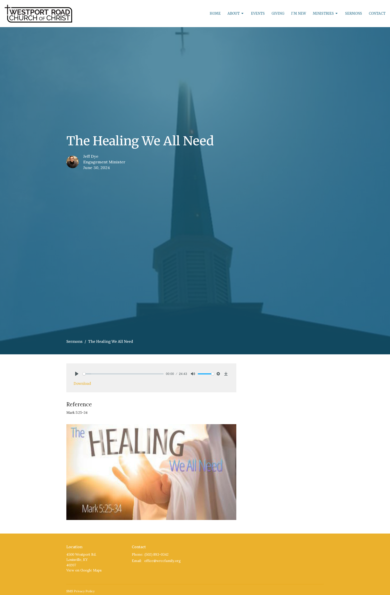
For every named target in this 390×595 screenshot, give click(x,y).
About (234, 13)
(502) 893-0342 (156, 554)
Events (258, 13)
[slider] (123, 374)
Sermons (353, 13)
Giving (278, 13)
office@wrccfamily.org (162, 561)
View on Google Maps (84, 570)
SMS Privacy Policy (80, 591)
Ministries (323, 13)
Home (215, 13)
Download (82, 383)
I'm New (298, 13)
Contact (377, 13)
